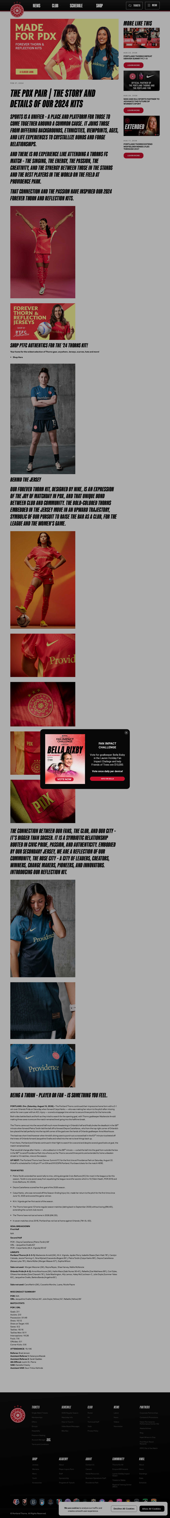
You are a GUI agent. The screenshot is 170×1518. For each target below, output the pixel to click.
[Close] (126, 733)
